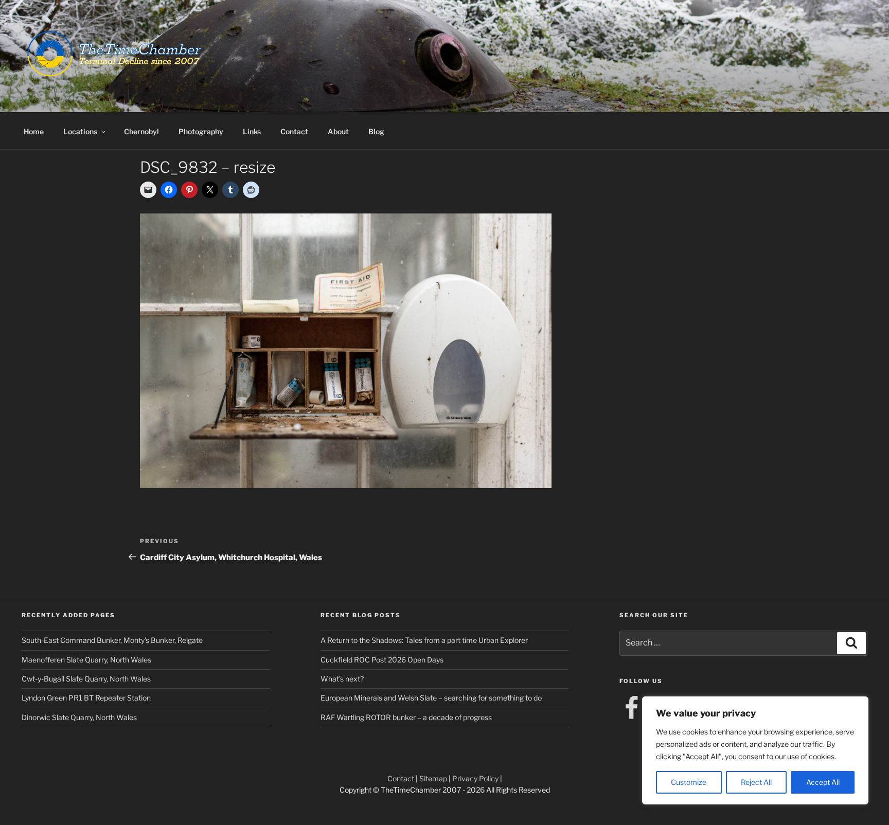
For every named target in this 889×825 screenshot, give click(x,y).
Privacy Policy (475, 778)
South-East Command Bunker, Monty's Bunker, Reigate (112, 640)
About (338, 131)
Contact (294, 131)
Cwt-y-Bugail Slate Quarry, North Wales (86, 678)
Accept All (823, 782)
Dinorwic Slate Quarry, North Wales (79, 717)
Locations (80, 131)
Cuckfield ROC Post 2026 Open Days (382, 659)
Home (34, 131)
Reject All (756, 782)
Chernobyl (141, 131)
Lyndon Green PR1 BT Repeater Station (86, 697)
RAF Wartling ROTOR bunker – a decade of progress (406, 717)
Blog (376, 131)
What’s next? (342, 678)
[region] (755, 750)
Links (252, 131)
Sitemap (433, 778)
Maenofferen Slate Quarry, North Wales (86, 659)
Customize (688, 782)
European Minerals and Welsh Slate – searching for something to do (431, 697)
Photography (201, 131)
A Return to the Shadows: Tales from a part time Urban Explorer (424, 640)
